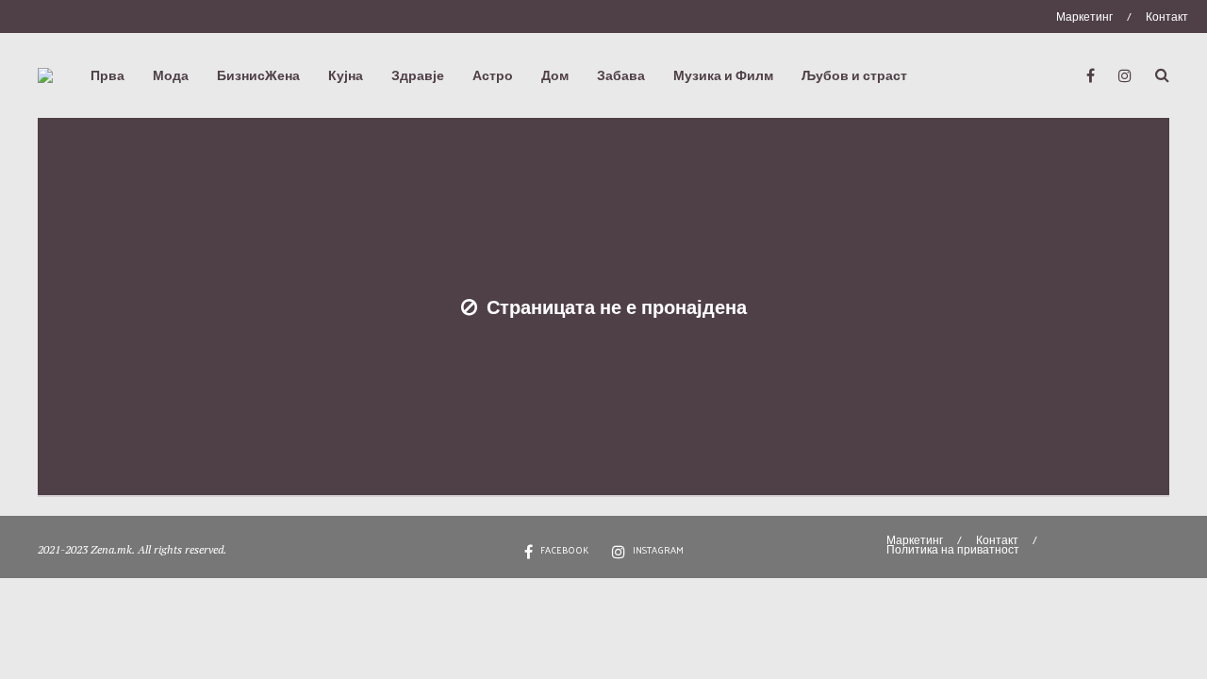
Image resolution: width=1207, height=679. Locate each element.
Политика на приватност (952, 549)
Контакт (1167, 16)
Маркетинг (1084, 16)
